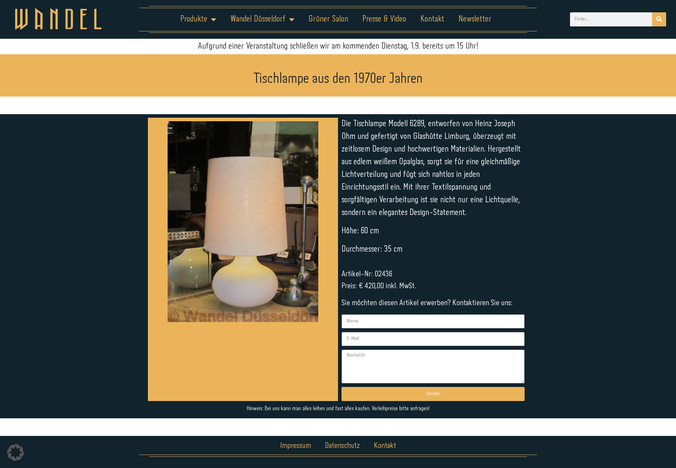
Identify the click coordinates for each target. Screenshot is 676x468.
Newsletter (475, 19)
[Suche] (659, 19)
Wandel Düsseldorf (258, 19)
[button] (15, 452)
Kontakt (432, 19)
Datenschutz (342, 445)
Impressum (295, 445)
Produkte (193, 19)
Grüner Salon (328, 19)
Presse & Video (384, 19)
